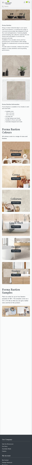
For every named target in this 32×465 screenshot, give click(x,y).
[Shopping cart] (29, 2)
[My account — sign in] (24, 2)
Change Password (7, 462)
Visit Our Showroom (7, 444)
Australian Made (6, 448)
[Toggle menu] (3, 2)
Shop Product (16, 154)
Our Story (4, 446)
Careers (4, 451)
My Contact (5, 460)
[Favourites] (27, 2)
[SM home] (8, 2)
